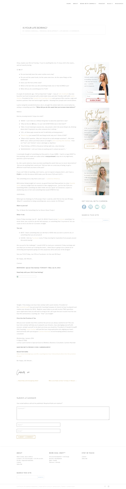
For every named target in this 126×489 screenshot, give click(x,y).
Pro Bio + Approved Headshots (25, 460)
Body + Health (53, 460)
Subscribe (19, 464)
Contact (19, 462)
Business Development (55, 458)
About (75, 3)
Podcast (102, 3)
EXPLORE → (90, 189)
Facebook (61, 219)
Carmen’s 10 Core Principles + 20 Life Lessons (30, 458)
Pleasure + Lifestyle (54, 462)
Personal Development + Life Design (54, 31)
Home (69, 3)
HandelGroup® (24, 307)
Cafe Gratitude (63, 94)
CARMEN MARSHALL (32, 31)
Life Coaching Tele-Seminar (61, 140)
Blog (109, 3)
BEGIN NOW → (91, 146)
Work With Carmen (87, 3)
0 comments (74, 31)
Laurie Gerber (31, 329)
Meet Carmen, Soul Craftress (25, 456)
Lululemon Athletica (53, 178)
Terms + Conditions (68, 486)
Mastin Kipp (25, 135)
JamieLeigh (56, 486)
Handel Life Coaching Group (42, 98)
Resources (119, 3)
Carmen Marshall (44, 331)
